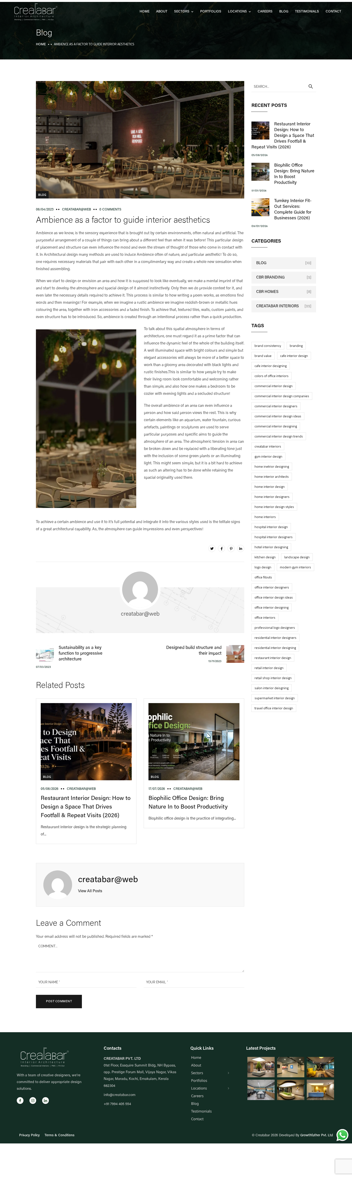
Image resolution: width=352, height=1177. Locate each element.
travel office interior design (274, 708)
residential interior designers (275, 637)
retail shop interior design (273, 677)
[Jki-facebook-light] (20, 1100)
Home (144, 11)
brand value (263, 355)
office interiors (265, 617)
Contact (333, 11)
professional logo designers (275, 627)
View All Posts (90, 891)
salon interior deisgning (272, 687)
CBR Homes (267, 292)
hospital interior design (271, 526)
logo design (263, 567)
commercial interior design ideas (278, 416)
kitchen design (265, 556)
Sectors (181, 11)
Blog (283, 11)
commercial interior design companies (282, 395)
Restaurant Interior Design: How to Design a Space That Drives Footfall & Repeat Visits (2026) (86, 807)
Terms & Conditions (59, 1135)
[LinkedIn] (240, 548)
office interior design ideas (274, 597)
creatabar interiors (268, 446)
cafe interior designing (271, 365)
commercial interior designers (276, 405)
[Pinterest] (231, 548)
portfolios (210, 11)
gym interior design (268, 456)
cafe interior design (294, 355)
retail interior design (269, 667)
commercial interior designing (276, 426)
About (161, 11)
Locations (237, 11)
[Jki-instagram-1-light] (32, 1100)
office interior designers (272, 587)
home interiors (265, 516)
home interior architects (272, 476)
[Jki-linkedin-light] (45, 1100)
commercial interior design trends (279, 436)
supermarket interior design (275, 697)
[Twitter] (212, 548)
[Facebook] (221, 548)
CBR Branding (270, 278)
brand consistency (268, 345)
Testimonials (307, 11)
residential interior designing (275, 647)
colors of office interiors (272, 375)
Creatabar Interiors (277, 306)
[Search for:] (283, 86)
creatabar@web (76, 209)
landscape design (297, 556)
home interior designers (272, 496)
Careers (265, 11)
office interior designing (272, 607)
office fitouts (263, 577)
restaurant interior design (273, 657)
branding (296, 345)
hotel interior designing (271, 546)
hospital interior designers (274, 536)
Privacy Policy (29, 1135)
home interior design (270, 486)
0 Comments (110, 209)
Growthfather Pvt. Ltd (316, 1135)
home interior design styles (274, 506)
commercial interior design (274, 385)
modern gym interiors (295, 567)
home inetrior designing (272, 466)
